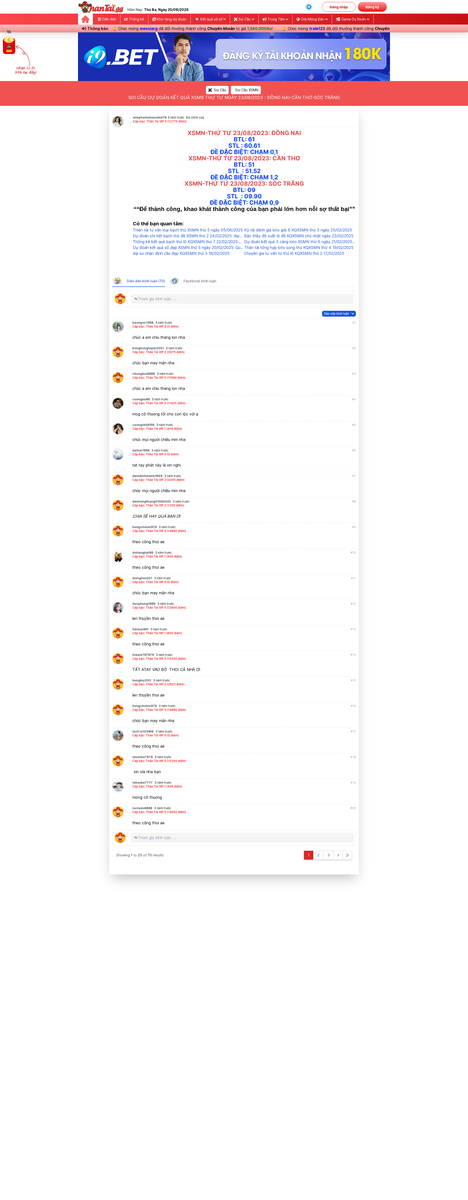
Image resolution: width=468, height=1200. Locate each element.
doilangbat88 (142, 552)
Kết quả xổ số (211, 19)
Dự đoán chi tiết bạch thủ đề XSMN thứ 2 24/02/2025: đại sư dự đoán (186, 236)
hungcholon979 (144, 527)
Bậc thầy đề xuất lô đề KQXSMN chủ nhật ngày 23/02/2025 (298, 235)
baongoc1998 (142, 322)
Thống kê (136, 19)
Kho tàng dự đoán (171, 19)
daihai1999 (140, 450)
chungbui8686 (143, 374)
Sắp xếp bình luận (336, 313)
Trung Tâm (276, 19)
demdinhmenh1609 (147, 476)
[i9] (234, 56)
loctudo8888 (142, 808)
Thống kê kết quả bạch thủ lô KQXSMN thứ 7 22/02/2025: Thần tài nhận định (186, 242)
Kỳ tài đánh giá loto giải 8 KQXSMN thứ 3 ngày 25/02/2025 (298, 230)
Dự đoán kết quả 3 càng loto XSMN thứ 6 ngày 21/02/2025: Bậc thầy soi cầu (298, 242)
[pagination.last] (347, 855)
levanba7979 (142, 757)
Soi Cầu (244, 19)
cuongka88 (141, 399)
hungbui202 (141, 680)
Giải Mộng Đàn (312, 19)
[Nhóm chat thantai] (309, 7)
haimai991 (140, 629)
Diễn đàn (108, 19)
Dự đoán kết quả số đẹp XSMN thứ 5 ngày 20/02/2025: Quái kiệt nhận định (188, 247)
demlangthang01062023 (151, 501)
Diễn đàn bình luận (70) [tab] (146, 281)
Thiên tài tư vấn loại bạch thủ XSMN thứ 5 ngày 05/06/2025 (188, 230)
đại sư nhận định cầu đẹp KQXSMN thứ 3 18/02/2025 (181, 253)
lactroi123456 (143, 731)
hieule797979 (143, 655)
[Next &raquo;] (338, 855)
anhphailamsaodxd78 (149, 117)
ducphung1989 (143, 603)
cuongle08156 (143, 425)
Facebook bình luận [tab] (200, 281)
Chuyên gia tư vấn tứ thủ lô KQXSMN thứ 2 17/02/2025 (294, 253)
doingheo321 (142, 578)
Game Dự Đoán (353, 19)
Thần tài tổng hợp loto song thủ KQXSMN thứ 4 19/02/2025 (298, 247)
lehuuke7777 (142, 782)
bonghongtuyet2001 (148, 348)
